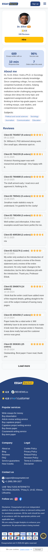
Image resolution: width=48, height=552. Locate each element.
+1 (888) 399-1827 (13, 481)
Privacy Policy (30, 452)
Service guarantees (11, 461)
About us (6, 448)
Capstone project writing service (16, 425)
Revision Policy (31, 458)
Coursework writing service (14, 431)
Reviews (6, 455)
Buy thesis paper (9, 428)
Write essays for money (12, 413)
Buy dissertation (9, 416)
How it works (8, 464)
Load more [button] (24, 366)
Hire (24, 39)
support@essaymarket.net (17, 478)
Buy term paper (9, 434)
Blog (4, 452)
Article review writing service (15, 419)
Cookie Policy (30, 448)
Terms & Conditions (33, 461)
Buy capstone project (11, 422)
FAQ (4, 458)
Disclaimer (29, 464)
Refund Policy (30, 455)
